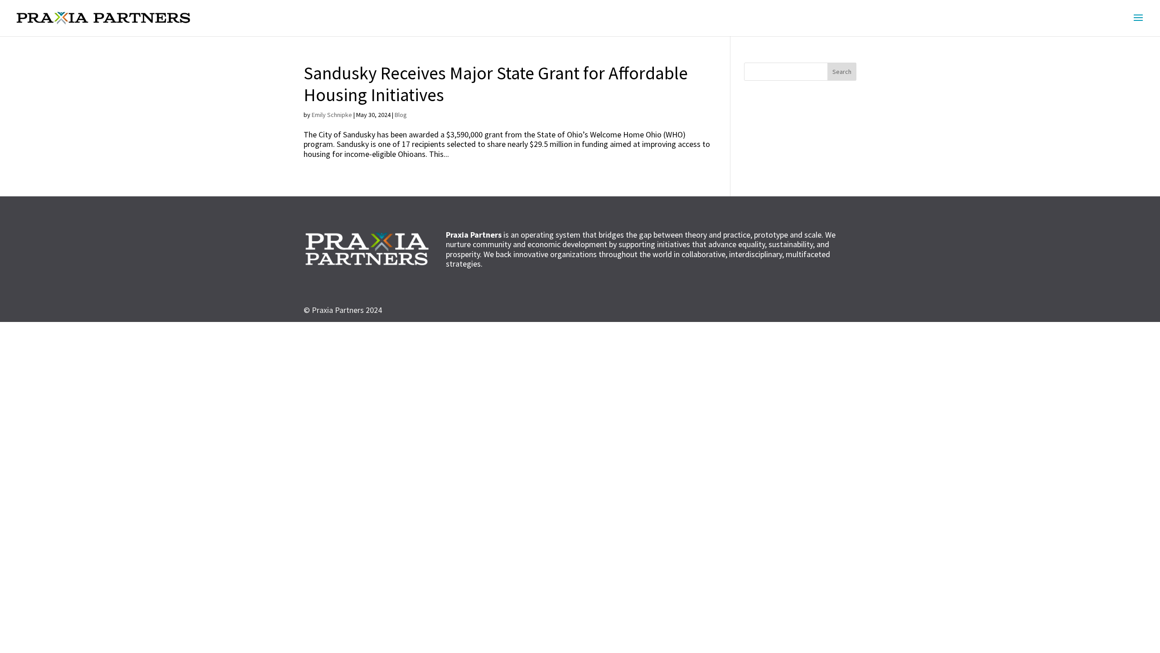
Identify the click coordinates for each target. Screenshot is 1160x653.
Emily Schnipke (332, 115)
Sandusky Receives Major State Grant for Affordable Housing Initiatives (496, 84)
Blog (401, 115)
